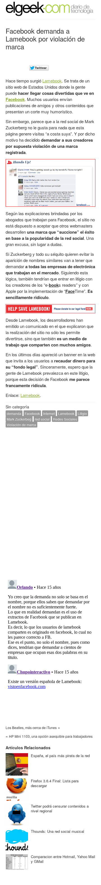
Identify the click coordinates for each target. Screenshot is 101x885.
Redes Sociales (65, 419)
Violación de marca (21, 424)
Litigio (82, 413)
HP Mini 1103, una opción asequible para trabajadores (51, 736)
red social (42, 419)
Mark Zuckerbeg (19, 419)
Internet (49, 413)
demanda (14, 413)
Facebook (15, 99)
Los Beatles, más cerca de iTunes (31, 727)
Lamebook (52, 81)
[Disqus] (50, 503)
